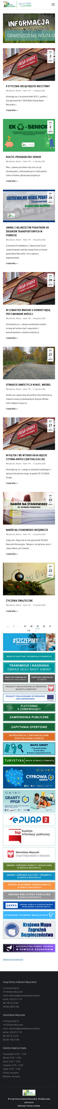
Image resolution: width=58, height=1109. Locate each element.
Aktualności (10, 91)
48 (31, 626)
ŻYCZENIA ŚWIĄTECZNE (19, 600)
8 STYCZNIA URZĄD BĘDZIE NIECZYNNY (28, 86)
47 (25, 626)
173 (28, 630)
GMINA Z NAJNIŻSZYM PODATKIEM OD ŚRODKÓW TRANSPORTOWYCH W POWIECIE (27, 231)
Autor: (27, 91)
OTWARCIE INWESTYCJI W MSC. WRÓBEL (28, 384)
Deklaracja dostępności (13, 959)
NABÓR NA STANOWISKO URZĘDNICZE (27, 529)
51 (50, 626)
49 (38, 626)
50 (44, 626)
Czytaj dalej (10, 110)
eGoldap (36, 1106)
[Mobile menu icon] (53, 4)
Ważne (18, 91)
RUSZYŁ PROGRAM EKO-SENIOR (23, 156)
